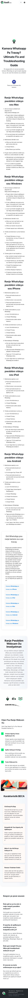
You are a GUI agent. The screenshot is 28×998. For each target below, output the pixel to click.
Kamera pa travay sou (12, 587)
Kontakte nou (16, 995)
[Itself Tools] (14, 702)
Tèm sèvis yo (12, 990)
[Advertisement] (14, 19)
